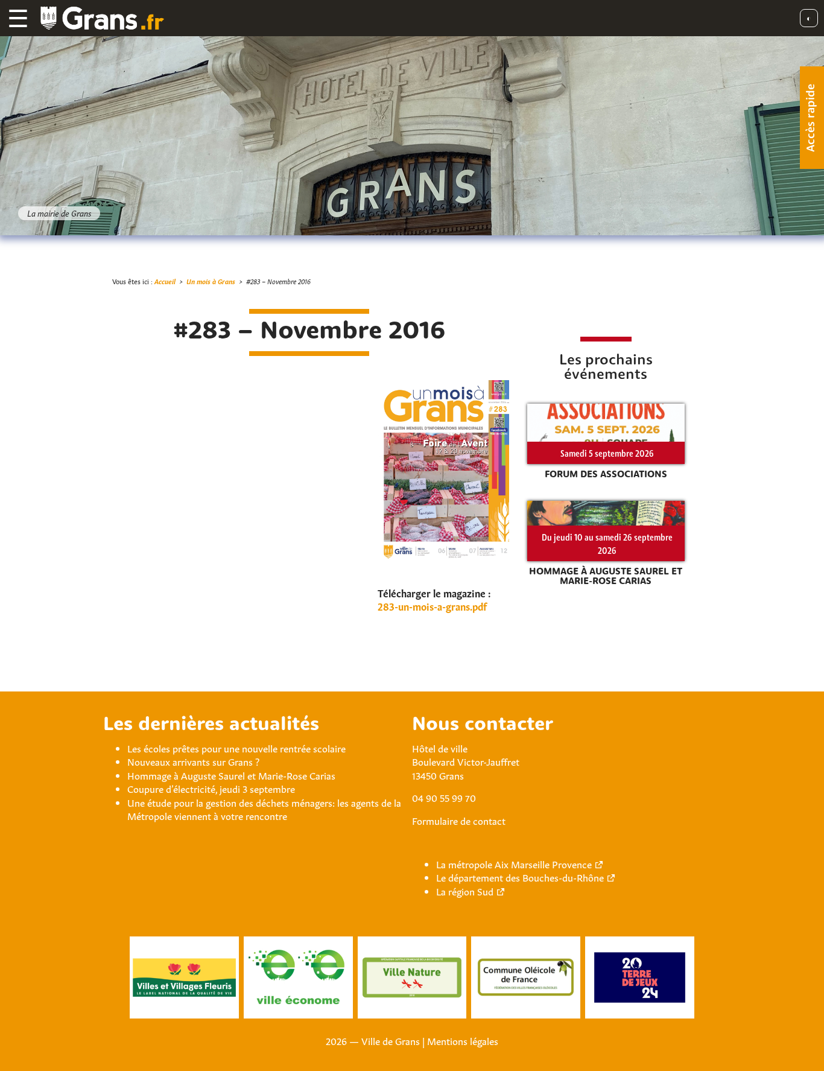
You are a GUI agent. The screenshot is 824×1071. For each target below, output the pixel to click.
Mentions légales (462, 1040)
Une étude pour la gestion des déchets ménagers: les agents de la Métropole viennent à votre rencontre (264, 808)
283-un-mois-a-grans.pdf (432, 605)
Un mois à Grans (210, 280)
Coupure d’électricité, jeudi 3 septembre (211, 788)
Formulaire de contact (458, 820)
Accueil (165, 280)
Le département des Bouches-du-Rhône (520, 876)
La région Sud (464, 890)
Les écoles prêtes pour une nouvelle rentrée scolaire (236, 747)
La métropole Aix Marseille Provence (514, 863)
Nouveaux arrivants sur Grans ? (193, 760)
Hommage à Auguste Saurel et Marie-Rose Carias (231, 774)
